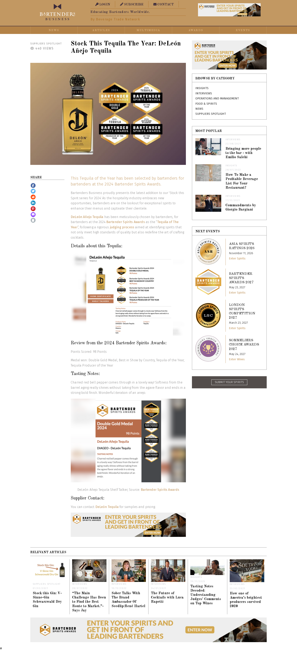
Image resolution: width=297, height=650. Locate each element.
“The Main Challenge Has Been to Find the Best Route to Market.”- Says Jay (89, 602)
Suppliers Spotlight (46, 43)
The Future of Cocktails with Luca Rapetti (167, 598)
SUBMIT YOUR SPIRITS (229, 382)
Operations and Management (217, 98)
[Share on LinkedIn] (33, 202)
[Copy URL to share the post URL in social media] (33, 220)
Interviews (203, 93)
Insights (202, 88)
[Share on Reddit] (33, 197)
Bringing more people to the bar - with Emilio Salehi (243, 153)
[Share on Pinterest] (33, 208)
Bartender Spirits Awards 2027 (241, 278)
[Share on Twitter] (33, 191)
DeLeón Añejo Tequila (87, 217)
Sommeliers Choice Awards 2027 (244, 345)
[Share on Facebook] (33, 185)
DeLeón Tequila (107, 507)
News (54, 30)
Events (243, 30)
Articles (101, 30)
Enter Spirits (237, 258)
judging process (122, 227)
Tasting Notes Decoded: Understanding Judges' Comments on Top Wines (205, 595)
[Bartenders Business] (58, 12)
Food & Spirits (206, 103)
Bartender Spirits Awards (125, 222)
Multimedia (148, 30)
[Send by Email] (33, 214)
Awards (195, 30)
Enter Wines (237, 359)
